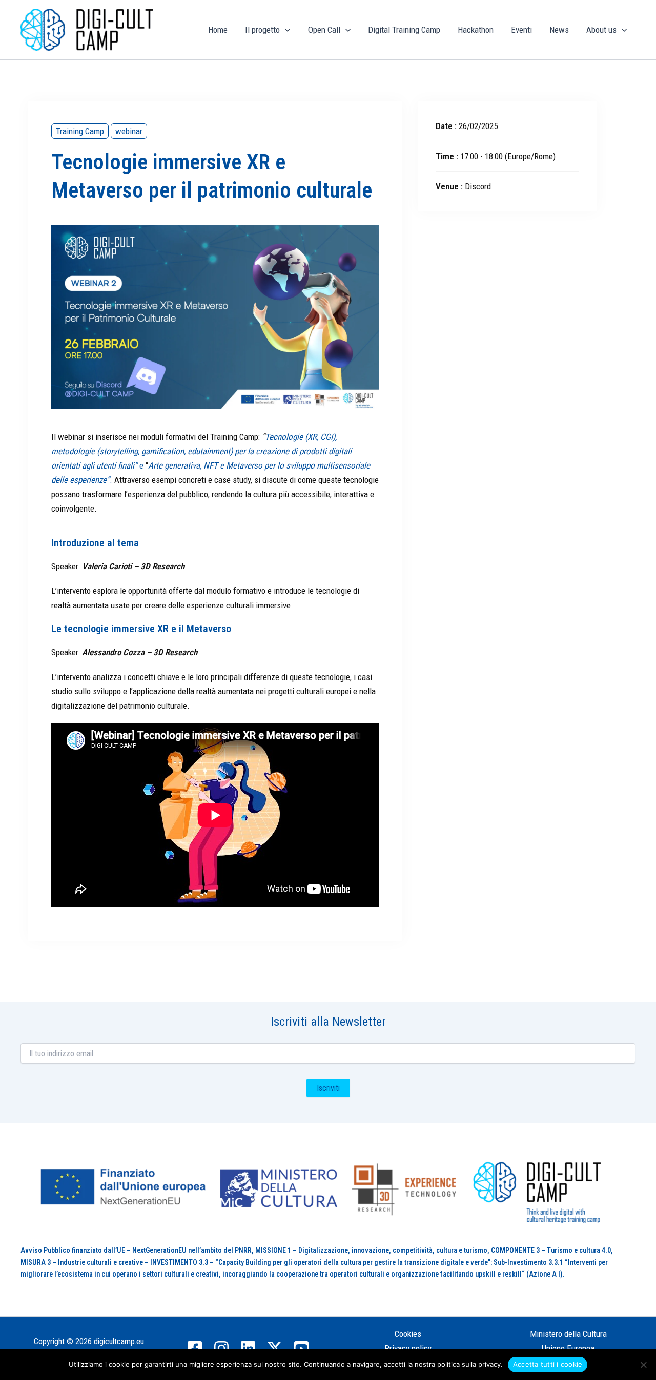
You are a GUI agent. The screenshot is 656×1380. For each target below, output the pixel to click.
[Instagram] (221, 1348)
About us (601, 30)
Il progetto (262, 30)
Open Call (324, 30)
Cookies (408, 1334)
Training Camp (80, 131)
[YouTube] (301, 1348)
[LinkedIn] (248, 1348)
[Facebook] (195, 1348)
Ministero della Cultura (568, 1334)
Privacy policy (408, 1348)
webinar (128, 131)
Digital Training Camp (404, 30)
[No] (643, 1365)
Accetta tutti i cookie (548, 1364)
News (559, 30)
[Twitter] (274, 1348)
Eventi (521, 30)
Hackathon (476, 30)
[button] (285, 29)
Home (218, 30)
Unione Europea (568, 1348)
